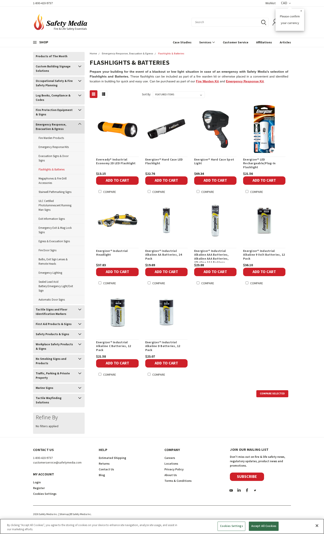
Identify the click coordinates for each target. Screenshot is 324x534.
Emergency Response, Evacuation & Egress (51, 127)
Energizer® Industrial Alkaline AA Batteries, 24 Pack (163, 255)
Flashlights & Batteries (52, 170)
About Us (170, 475)
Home (93, 53)
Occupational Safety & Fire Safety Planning (54, 83)
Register (39, 488)
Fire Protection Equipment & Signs (54, 112)
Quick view (117, 129)
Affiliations (264, 42)
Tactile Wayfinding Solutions (48, 400)
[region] (162, 526)
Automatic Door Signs (52, 300)
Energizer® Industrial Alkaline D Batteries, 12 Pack (162, 346)
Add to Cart (117, 180)
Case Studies (182, 42)
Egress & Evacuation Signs (54, 241)
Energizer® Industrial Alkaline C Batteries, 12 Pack (113, 346)
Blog (102, 475)
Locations (171, 464)
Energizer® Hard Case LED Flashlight (164, 162)
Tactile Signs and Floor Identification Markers (51, 312)
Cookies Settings (231, 526)
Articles (285, 42)
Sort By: (146, 94)
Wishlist (270, 3)
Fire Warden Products (51, 138)
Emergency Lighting (50, 273)
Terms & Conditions (178, 481)
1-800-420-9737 (43, 3)
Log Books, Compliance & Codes (53, 98)
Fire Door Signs (47, 250)
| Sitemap (63, 514)
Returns (104, 464)
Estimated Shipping (112, 458)
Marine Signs (44, 388)
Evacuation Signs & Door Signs (54, 158)
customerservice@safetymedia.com (57, 462)
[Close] (317, 525)
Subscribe (247, 476)
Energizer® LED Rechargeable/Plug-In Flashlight (259, 164)
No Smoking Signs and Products (51, 361)
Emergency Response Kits (54, 147)
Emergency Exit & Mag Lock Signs (55, 230)
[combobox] (230, 22)
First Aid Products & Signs (54, 324)
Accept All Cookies (263, 526)
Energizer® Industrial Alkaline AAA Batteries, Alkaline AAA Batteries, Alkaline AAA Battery (211, 257)
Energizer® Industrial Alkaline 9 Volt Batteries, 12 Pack (264, 255)
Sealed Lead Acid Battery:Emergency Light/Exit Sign (56, 286)
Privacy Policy (174, 469)
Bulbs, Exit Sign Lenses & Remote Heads (53, 261)
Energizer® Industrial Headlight (112, 253)
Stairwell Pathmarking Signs (55, 192)
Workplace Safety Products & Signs (54, 346)
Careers (169, 458)
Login (37, 482)
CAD (284, 3)
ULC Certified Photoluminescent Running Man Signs (55, 205)
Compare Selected (272, 393)
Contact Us (106, 469)
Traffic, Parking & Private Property (53, 375)
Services (205, 42)
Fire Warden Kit (207, 81)
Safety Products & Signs (52, 334)
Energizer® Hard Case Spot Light (214, 162)
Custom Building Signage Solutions (53, 69)
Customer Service (235, 42)
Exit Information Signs (52, 219)
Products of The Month (51, 56)
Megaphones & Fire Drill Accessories (53, 181)
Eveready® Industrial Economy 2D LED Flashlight (116, 162)
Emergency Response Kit (245, 81)
